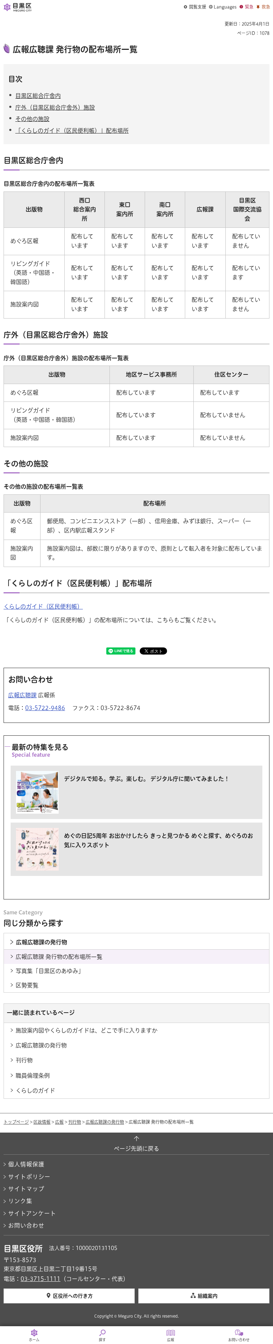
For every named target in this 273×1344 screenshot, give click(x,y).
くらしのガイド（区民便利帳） (43, 606)
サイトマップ (26, 1189)
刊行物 (74, 1122)
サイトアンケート (32, 1213)
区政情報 (41, 1122)
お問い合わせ (26, 1225)
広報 (59, 1122)
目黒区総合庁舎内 (38, 96)
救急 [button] (266, 7)
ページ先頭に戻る (136, 1148)
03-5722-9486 (45, 708)
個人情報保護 (26, 1164)
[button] (195, 7)
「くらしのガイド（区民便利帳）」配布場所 (72, 130)
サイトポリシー (29, 1177)
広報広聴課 (22, 695)
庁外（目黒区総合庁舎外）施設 (55, 107)
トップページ (16, 1122)
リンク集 (20, 1201)
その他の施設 (32, 119)
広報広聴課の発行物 (105, 1122)
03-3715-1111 (40, 1279)
